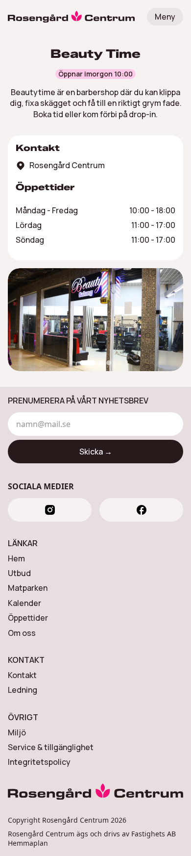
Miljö (17, 732)
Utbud (19, 573)
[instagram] (50, 510)
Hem (16, 558)
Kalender (24, 603)
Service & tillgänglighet (51, 747)
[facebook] (141, 510)
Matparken (28, 587)
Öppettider (28, 617)
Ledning (22, 689)
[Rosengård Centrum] (71, 17)
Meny (165, 16)
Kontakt (22, 675)
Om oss (22, 633)
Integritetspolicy (39, 761)
